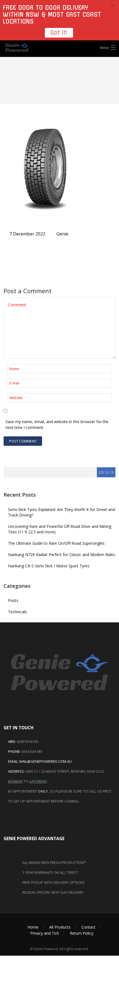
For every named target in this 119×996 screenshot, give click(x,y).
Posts (13, 600)
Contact (88, 927)
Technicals (17, 611)
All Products (60, 927)
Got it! (59, 32)
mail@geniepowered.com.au (45, 761)
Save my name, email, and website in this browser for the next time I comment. (57, 424)
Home (32, 927)
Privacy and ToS (44, 933)
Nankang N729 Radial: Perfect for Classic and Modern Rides (61, 554)
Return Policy (81, 933)
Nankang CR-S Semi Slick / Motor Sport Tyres (48, 565)
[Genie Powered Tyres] (59, 47)
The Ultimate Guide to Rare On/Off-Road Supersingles (56, 543)
